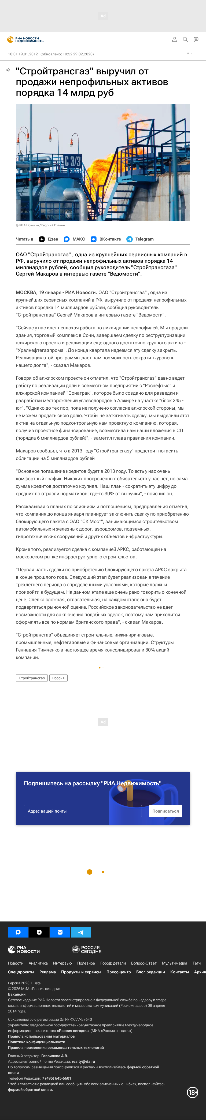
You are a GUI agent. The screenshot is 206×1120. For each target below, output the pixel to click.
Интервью (62, 963)
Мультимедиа (174, 963)
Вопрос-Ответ (144, 963)
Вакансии (16, 994)
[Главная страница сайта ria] (9, 39)
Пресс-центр (118, 972)
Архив (200, 972)
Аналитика (38, 963)
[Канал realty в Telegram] (81, 932)
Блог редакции (150, 972)
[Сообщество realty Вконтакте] (60, 932)
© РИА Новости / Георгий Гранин (40, 225)
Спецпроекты (21, 972)
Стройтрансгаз (32, 678)
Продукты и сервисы (81, 972)
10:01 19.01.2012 (23, 54)
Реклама (47, 972)
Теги (197, 963)
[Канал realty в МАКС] (18, 932)
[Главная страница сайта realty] (35, 39)
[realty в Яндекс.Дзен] (39, 932)
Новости (15, 963)
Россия (58, 678)
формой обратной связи (30, 1089)
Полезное (86, 963)
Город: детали (113, 963)
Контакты (179, 972)
